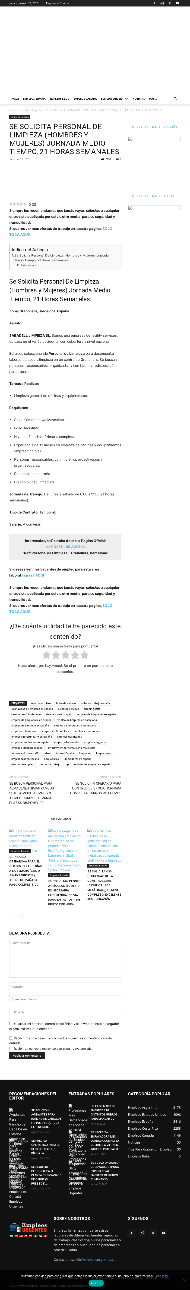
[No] (184, 1280)
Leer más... (163, 1276)
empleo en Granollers (55, 731)
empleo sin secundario (87, 731)
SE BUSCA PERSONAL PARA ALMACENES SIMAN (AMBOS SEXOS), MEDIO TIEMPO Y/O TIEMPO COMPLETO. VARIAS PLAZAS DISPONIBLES (31, 793)
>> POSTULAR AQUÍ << (65, 547)
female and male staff (24, 753)
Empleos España (34, 98)
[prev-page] (12, 913)
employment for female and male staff (71, 747)
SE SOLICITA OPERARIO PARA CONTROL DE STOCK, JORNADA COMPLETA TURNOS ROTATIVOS (95, 788)
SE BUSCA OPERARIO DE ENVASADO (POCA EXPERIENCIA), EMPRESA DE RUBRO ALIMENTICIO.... (105, 1171)
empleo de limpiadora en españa (31, 720)
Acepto (96, 1283)
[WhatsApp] (24, 169)
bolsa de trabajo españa (95, 703)
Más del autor (61, 819)
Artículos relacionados (28, 819)
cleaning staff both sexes (26, 714)
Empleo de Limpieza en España (30, 725)
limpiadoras (103, 753)
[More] (46, 169)
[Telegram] (35, 169)
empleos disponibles (66, 742)
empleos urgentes (95, 742)
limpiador (85, 753)
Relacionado (29, 265)
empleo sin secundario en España (31, 736)
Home (15, 98)
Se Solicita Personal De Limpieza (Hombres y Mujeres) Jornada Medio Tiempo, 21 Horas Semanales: (62, 258)
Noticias (139, 98)
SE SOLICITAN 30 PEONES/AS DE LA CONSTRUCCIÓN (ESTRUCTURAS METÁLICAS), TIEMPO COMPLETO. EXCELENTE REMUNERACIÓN (104, 885)
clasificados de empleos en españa (32, 708)
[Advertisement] (126, 17)
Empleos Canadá (85, 98)
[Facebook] (154, 3)
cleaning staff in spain (59, 714)
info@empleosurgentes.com (96, 1259)
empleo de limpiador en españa (96, 714)
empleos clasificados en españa (30, 742)
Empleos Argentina (114, 98)
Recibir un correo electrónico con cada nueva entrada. (53, 1048)
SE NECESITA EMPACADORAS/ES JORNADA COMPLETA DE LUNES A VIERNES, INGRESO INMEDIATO (105, 1141)
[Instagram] (161, 3)
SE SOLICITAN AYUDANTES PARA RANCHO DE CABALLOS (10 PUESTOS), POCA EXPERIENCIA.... (46, 1119)
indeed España (65, 753)
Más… (153, 98)
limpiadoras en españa (25, 759)
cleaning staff (92, 708)
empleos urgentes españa (26, 747)
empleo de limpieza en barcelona (77, 720)
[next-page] (19, 913)
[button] (175, 99)
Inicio (12, 110)
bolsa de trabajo (66, 703)
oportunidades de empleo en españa (88, 764)
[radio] (46, 656)
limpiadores (51, 759)
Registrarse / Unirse (57, 3)
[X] (169, 3)
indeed (47, 753)
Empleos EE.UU (59, 98)
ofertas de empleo (22, 764)
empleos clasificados (69, 736)
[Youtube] (177, 3)
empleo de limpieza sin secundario (75, 725)
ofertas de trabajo (49, 764)
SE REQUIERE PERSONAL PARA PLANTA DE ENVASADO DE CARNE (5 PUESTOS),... (46, 1175)
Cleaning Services (68, 708)
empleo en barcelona (24, 731)
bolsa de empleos (40, 703)
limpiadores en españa (77, 759)
